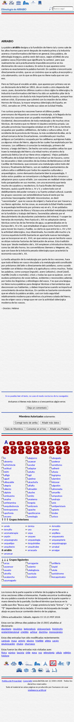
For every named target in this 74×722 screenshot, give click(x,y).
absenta (8, 461)
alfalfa (31, 486)
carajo (55, 641)
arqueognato (11, 540)
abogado (56, 458)
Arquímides (34, 543)
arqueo (31, 536)
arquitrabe (33, 547)
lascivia (20, 653)
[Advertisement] (37, 27)
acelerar (56, 461)
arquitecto (9, 547)
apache (31, 510)
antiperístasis (59, 506)
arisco (55, 516)
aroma (55, 530)
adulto (31, 472)
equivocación (8, 644)
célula (59, 653)
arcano (7, 516)
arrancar (8, 554)
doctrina (43, 632)
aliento (7, 489)
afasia (55, 472)
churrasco (30, 644)
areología (33, 516)
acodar (31, 465)
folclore (5, 656)
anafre (7, 499)
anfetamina (10, 503)
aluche (31, 492)
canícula (5, 641)
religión (67, 653)
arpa (30, 533)
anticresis (33, 506)
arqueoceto (58, 536)
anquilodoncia (11, 506)
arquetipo (9, 543)
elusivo (30, 641)
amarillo (56, 492)
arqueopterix (58, 540)
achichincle (9, 465)
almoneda (57, 489)
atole (54, 570)
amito (31, 496)
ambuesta (9, 496)
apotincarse (34, 513)
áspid (54, 567)
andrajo (56, 499)
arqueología (34, 540)
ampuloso (57, 496)
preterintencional (10, 632)
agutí (6, 479)
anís (54, 503)
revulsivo (17, 629)
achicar (33, 632)
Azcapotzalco (59, 577)
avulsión (32, 577)
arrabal (55, 547)
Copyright (27, 681)
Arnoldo (56, 526)
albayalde (9, 482)
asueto (7, 570)
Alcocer (56, 482)
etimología (49, 653)
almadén (32, 489)
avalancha (9, 577)
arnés (7, 526)
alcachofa (33, 482)
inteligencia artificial (37, 690)
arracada (32, 550)
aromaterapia (11, 533)
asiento (32, 567)
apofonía (8, 513)
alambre (56, 479)
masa (14, 641)
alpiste (7, 492)
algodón (56, 486)
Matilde (39, 641)
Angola (31, 503)
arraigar (56, 550)
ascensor (8, 567)
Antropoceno (11, 510)
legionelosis (30, 629)
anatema (32, 499)
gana (34, 653)
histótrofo (57, 629)
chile (28, 653)
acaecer (32, 461)
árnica (31, 526)
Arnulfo (8, 530)
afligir (7, 475)
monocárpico (56, 632)
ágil (29, 475)
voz (40, 653)
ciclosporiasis (44, 629)
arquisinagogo (59, 543)
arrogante (33, 563)
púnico (11, 653)
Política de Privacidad (12, 681)
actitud (7, 468)
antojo (21, 641)
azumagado (10, 580)
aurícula (32, 574)
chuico (20, 644)
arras (6, 563)
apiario (55, 510)
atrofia (7, 574)
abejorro (32, 458)
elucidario (6, 629)
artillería (56, 563)
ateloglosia (33, 570)
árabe (55, 513)
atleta (48, 641)
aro (29, 530)
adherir (55, 468)
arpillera (56, 533)
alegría (7, 486)
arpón (7, 536)
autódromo (58, 574)
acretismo (57, 465)
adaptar (32, 468)
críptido (25, 632)
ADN (6, 472)
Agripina (56, 475)
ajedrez (32, 479)
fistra (4, 653)
